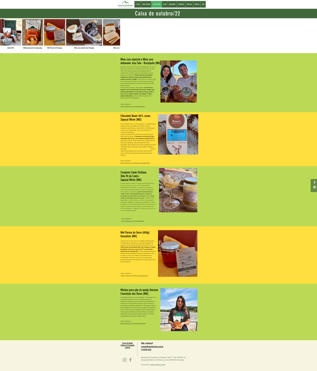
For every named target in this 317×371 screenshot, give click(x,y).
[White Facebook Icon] (314, 182)
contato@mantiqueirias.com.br (152, 346)
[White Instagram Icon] (314, 187)
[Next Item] (117, 39)
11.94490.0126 (146, 349)
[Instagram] (124, 359)
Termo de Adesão (127, 343)
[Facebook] (130, 359)
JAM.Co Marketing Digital (158, 364)
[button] (189, 4)
